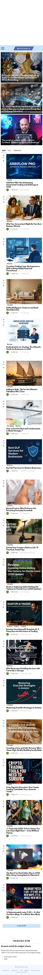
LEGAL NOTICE (21, 972)
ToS (21, 970)
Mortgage (10, 426)
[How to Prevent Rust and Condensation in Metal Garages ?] (24, 412)
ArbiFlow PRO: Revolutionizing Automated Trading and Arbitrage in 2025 (22, 185)
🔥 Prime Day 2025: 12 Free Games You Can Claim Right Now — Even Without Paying (23, 831)
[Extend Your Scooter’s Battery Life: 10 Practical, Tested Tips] (24, 531)
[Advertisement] (21, 22)
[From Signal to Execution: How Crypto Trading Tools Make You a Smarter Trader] (24, 771)
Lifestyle (10, 305)
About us (6, 970)
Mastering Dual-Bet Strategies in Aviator (24, 708)
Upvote (3, 155)
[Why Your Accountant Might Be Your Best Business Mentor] (24, 207)
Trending (17, 150)
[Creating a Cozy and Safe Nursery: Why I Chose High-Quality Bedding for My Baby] (24, 731)
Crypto (9, 180)
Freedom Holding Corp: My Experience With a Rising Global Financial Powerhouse (23, 269)
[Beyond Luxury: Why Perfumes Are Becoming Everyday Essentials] (24, 492)
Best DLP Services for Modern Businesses (23, 468)
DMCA (27, 970)
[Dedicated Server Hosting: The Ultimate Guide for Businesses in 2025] (24, 330)
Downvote (3, 160)
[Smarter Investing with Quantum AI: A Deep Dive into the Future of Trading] (24, 613)
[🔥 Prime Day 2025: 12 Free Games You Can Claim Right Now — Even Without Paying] (24, 812)
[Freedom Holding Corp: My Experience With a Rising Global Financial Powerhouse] (24, 250)
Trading (23, 626)
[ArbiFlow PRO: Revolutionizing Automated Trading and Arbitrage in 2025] (24, 166)
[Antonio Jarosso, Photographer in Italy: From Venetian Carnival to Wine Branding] (21, 67)
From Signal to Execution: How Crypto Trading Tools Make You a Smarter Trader (22, 789)
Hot (9, 150)
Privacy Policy (35, 970)
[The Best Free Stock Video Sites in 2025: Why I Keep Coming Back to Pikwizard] (24, 856)
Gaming (9, 826)
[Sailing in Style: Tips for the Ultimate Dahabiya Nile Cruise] (24, 373)
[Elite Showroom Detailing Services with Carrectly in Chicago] (24, 652)
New (4, 150)
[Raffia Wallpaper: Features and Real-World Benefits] (24, 291)
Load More (21, 926)
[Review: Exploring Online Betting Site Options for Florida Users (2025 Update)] (24, 570)
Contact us (14, 970)
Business (9, 221)
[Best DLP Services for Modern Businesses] (24, 451)
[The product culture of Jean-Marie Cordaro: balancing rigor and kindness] (21, 130)
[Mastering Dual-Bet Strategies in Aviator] (24, 691)
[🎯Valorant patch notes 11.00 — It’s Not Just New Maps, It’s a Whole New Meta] (24, 896)
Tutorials (10, 870)
